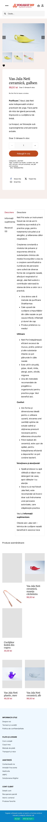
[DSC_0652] (23, 37)
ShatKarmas (27, 303)
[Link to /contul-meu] (42, 5)
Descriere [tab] (9, 212)
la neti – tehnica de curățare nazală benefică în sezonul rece (29, 526)
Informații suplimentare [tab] (9, 220)
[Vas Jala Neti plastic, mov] (12, 674)
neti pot (14, 164)
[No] (44, 816)
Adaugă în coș (23, 153)
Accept (17, 819)
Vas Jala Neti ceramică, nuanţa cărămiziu (33, 590)
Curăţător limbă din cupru (9, 645)
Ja (29, 523)
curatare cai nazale (19, 162)
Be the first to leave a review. (19, 93)
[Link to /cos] (38, 5)
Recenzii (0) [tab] (9, 229)
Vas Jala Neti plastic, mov (11, 694)
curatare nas (31, 162)
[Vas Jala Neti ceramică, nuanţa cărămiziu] (35, 567)
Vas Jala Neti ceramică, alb (34, 694)
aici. (31, 396)
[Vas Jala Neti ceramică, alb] (35, 674)
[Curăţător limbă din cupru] (12, 595)
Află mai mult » (28, 819)
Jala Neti (20, 161)
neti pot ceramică (24, 164)
